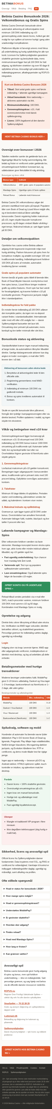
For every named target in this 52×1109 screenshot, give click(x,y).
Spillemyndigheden (14, 1028)
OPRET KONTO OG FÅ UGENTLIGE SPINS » (23, 587)
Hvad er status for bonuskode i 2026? (24, 888)
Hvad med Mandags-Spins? (20, 939)
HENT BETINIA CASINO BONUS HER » (24, 136)
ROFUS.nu (9, 991)
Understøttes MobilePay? (18, 910)
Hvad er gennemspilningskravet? (22, 903)
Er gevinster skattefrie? (17, 917)
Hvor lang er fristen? (16, 946)
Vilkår (13, 9)
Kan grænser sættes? (17, 954)
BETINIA (13, 3)
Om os (4, 1068)
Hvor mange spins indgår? (19, 896)
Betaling (22, 9)
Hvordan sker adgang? (17, 925)
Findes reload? (13, 932)
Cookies (33, 1068)
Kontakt (42, 1068)
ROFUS (5, 1072)
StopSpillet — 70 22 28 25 (17, 1003)
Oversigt (5, 9)
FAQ (30, 9)
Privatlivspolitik (22, 1068)
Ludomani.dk (10, 1016)
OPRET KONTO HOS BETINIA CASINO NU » (24, 1051)
